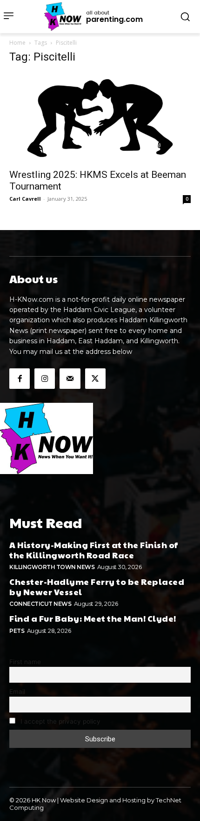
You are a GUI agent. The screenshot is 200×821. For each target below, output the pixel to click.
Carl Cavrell (25, 198)
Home (17, 43)
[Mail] (70, 378)
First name (25, 661)
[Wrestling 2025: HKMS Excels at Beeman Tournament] (100, 118)
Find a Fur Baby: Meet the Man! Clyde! (92, 618)
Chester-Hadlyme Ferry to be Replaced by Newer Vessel (96, 586)
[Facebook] (19, 378)
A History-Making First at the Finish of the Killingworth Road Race (93, 550)
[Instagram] (44, 378)
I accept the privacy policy (59, 721)
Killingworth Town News (51, 566)
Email (17, 691)
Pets (16, 630)
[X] (95, 378)
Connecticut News (40, 603)
